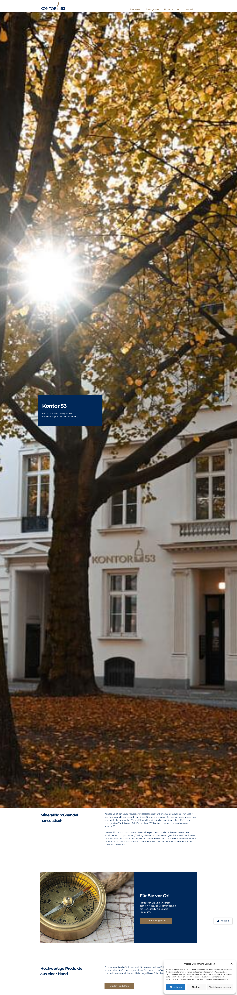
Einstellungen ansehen (220, 987)
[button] (231, 963)
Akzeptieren (176, 987)
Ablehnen (196, 987)
